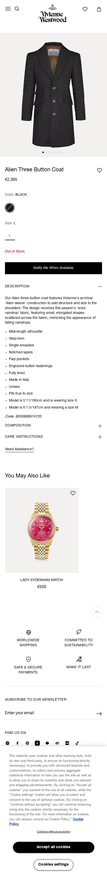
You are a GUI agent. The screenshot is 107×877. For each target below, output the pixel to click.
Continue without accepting (53, 832)
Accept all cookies (53, 847)
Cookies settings (53, 865)
